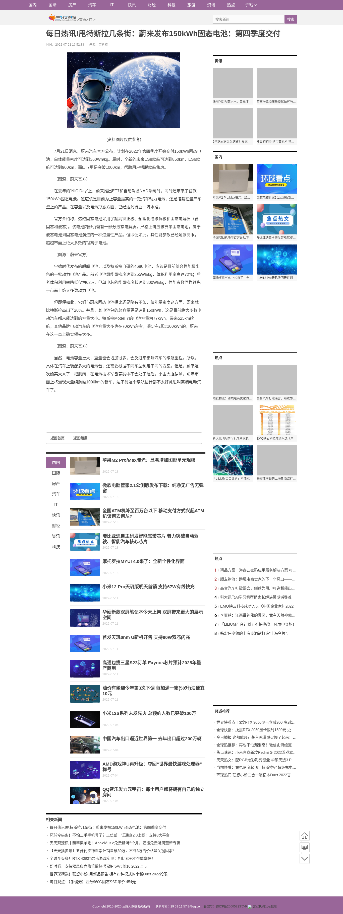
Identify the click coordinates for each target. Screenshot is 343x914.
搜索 (290, 19)
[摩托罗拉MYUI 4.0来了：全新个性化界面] (85, 567)
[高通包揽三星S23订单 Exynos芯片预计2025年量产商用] (85, 669)
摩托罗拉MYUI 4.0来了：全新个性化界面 (143, 561)
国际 (52, 5)
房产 (72, 5)
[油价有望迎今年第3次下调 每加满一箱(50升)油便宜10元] (85, 694)
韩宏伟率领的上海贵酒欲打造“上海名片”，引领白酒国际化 (268, 633)
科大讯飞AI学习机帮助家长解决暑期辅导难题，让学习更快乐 (271, 597)
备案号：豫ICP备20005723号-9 (225, 906)
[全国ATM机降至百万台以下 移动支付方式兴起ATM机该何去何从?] (85, 517)
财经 (152, 5)
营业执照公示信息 (265, 906)
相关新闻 (54, 819)
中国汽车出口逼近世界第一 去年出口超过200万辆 (152, 738)
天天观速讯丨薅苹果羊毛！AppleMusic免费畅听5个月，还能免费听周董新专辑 (115, 843)
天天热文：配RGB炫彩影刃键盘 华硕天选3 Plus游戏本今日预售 (269, 760)
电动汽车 (96, 402)
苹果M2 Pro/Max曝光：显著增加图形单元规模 (148, 460)
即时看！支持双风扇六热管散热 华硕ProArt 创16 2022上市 (98, 866)
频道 (305, 847)
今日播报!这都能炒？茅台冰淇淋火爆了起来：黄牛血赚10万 (266, 737)
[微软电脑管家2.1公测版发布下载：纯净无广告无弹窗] (85, 491)
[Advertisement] (250, 316)
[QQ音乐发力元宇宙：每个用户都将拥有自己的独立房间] (85, 795)
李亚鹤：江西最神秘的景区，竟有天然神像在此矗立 (263, 615)
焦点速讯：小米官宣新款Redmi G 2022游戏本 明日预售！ (264, 752)
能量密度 (79, 402)
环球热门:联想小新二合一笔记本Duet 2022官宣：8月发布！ (265, 775)
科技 (171, 5)
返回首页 (57, 438)
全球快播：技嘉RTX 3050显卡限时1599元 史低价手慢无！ (265, 730)
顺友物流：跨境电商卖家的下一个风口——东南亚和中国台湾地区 (274, 579)
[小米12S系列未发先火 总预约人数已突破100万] (85, 719)
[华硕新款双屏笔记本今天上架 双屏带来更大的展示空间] (85, 618)
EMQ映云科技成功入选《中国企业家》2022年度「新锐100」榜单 (275, 606)
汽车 (92, 5)
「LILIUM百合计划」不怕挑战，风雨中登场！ (258, 624)
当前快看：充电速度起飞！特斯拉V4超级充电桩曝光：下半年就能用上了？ (278, 767)
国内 (33, 5)
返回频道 (80, 438)
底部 (305, 859)
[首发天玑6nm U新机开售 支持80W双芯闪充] (85, 643)
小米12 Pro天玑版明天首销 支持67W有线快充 (148, 586)
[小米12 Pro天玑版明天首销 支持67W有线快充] (85, 593)
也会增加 (147, 402)
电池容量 (130, 402)
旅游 (191, 5)
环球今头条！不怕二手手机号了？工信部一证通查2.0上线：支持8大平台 (110, 835)
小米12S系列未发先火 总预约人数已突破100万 (149, 713)
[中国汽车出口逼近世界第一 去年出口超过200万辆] (85, 745)
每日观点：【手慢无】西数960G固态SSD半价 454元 (93, 882)
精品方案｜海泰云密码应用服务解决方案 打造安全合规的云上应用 (275, 570)
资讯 (211, 5)
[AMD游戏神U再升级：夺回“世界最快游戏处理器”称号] (85, 770)
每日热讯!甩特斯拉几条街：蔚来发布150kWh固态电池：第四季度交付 (108, 827)
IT (112, 5)
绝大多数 (113, 402)
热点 (231, 5)
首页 (82, 20)
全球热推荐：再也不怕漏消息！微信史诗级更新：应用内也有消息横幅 (274, 745)
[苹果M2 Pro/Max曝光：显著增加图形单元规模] (85, 466)
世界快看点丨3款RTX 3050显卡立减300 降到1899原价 (261, 722)
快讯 (132, 5)
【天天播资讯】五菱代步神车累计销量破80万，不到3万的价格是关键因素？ (113, 851)
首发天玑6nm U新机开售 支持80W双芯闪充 (146, 637)
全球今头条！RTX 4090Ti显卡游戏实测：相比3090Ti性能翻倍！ (102, 858)
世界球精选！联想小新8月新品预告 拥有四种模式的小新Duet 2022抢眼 (108, 874)
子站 (249, 5)
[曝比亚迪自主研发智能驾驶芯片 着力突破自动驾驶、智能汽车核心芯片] (85, 542)
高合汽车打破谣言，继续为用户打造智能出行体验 (261, 588)
